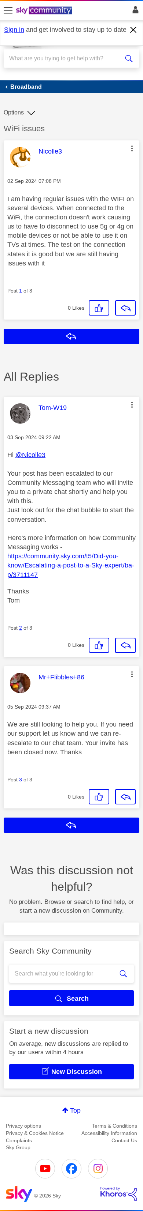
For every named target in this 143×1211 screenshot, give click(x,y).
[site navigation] (8, 10)
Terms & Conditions (114, 1126)
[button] (132, 148)
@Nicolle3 (30, 455)
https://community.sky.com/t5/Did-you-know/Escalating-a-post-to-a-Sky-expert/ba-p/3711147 (70, 565)
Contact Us (124, 1140)
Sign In (134, 11)
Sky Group (18, 1147)
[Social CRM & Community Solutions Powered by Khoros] (118, 1194)
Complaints (19, 1140)
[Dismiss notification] (133, 30)
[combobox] (65, 58)
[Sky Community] (45, 10)
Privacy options (23, 1126)
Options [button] (14, 112)
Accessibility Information (109, 1133)
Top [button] (75, 1110)
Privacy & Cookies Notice (35, 1133)
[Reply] (125, 308)
